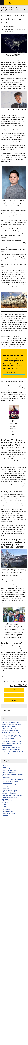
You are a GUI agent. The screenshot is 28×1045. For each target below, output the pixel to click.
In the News (6, 788)
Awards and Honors (8, 769)
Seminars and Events (8, 811)
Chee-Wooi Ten (16, 82)
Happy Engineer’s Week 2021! (18, 686)
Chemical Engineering (9, 772)
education (6, 677)
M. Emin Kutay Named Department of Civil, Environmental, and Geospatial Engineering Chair (12, 730)
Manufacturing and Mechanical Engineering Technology (11, 792)
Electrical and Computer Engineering (12, 29)
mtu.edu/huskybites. (7, 74)
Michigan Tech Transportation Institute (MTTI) (11, 801)
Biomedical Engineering (9, 770)
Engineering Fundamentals (10, 781)
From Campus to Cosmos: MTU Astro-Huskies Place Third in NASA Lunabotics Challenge (12, 736)
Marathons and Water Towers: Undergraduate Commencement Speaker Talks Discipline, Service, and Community (12, 750)
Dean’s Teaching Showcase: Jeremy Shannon (13, 681)
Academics (5, 765)
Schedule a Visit (13, 695)
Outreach (5, 31)
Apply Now (14, 700)
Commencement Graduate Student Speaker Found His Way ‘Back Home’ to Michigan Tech (12, 743)
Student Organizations (9, 813)
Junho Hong (16, 135)
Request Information (14, 690)
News (23, 29)
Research (11, 31)
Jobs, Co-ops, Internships (10, 790)
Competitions (6, 777)
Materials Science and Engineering (12, 795)
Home (2, 9)
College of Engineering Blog (10, 7)
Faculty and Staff (7, 783)
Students (5, 815)
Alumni (4, 767)
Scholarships (6, 809)
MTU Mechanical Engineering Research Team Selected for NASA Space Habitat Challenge (11, 724)
